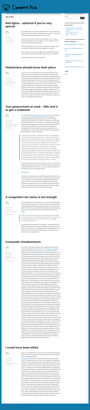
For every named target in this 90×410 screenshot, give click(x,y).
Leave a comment (9, 42)
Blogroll (66, 74)
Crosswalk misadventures (23, 241)
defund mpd (8, 40)
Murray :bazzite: (68, 44)
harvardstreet (13, 81)
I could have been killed (21, 347)
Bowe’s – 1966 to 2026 (71, 33)
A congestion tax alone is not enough (31, 197)
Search (66, 16)
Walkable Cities (8, 38)
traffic (12, 40)
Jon (6, 35)
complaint (7, 81)
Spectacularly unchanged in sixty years (74, 28)
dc (12, 124)
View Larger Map (25, 358)
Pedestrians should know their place (30, 67)
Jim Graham (43, 128)
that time (25, 117)
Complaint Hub (8, 404)
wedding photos (51, 249)
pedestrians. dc (8, 83)
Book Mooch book (39, 250)
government (8, 125)
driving (15, 124)
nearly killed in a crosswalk (42, 115)
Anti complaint (8, 124)
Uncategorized (8, 79)
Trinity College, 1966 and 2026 (72, 32)
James (66, 48)
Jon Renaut (67, 54)
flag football (47, 322)
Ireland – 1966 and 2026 (71, 34)
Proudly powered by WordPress (19, 404)
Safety (6, 127)
